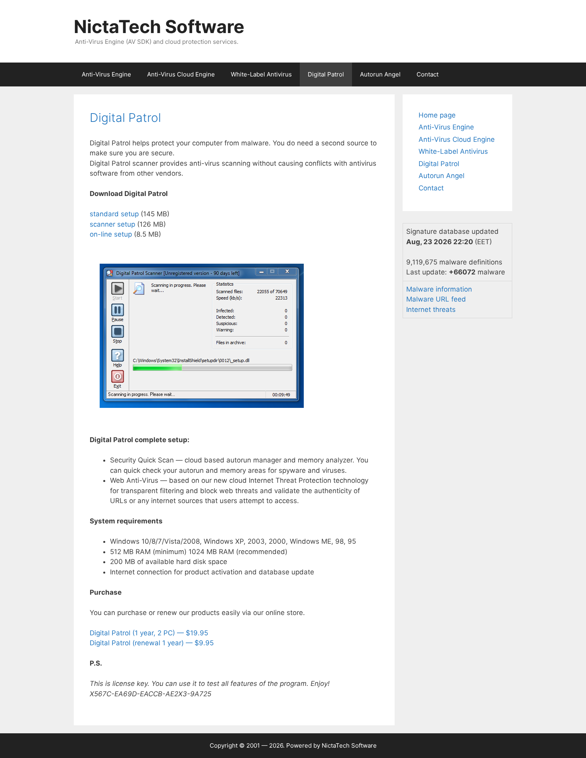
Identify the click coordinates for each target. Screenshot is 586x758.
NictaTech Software (159, 26)
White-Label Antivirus (261, 74)
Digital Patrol (326, 74)
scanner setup (112, 224)
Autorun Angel (380, 74)
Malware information (439, 289)
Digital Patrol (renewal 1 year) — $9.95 (152, 643)
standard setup (114, 214)
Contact (428, 74)
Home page (437, 115)
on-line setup (111, 234)
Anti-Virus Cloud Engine (181, 74)
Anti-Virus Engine (106, 74)
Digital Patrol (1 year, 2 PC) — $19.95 (149, 633)
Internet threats (431, 309)
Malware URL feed (436, 299)
